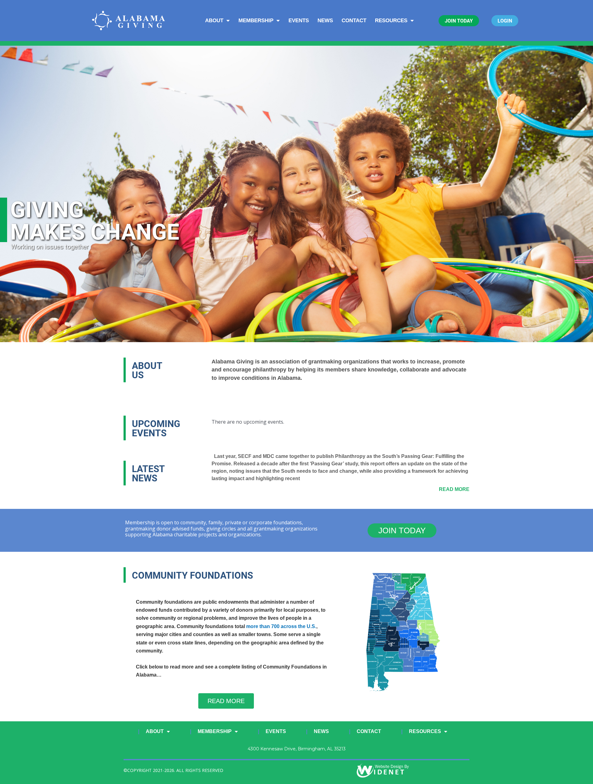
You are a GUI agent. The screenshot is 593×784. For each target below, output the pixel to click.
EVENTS (298, 20)
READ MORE (454, 489)
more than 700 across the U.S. (281, 626)
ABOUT (214, 20)
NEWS (325, 20)
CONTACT (354, 20)
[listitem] (390, 587)
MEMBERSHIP (255, 20)
